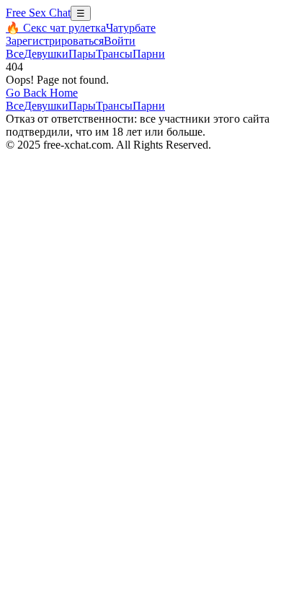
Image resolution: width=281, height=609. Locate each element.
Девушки (46, 54)
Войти (119, 41)
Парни (149, 54)
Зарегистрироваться (55, 41)
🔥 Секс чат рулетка (56, 28)
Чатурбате (131, 28)
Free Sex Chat (38, 12)
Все (15, 54)
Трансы (114, 54)
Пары (82, 54)
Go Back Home (42, 93)
